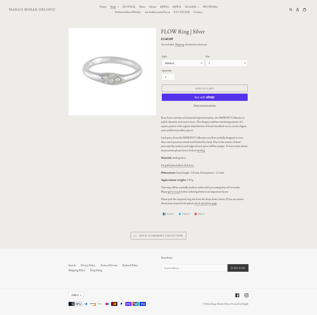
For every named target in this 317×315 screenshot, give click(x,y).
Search (72, 265)
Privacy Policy (88, 265)
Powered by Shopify (239, 303)
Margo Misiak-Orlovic (32, 9)
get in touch (174, 191)
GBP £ (75, 295)
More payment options (205, 105)
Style (164, 56)
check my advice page (205, 203)
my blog (200, 150)
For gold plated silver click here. (177, 165)
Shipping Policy (77, 270)
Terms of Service (109, 265)
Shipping (179, 44)
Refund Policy (130, 265)
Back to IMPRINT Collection (161, 235)
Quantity (167, 70)
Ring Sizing (96, 270)
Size (208, 56)
